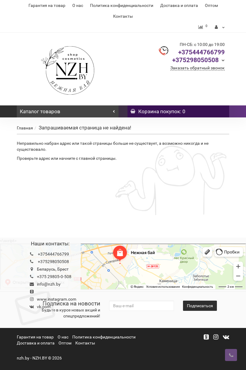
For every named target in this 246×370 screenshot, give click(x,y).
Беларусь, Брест (53, 269)
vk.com (43, 306)
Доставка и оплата (179, 5)
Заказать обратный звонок (197, 67)
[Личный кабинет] (219, 27)
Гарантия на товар (46, 5)
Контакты (123, 16)
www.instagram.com (56, 299)
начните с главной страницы (87, 158)
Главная (25, 128)
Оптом (211, 5)
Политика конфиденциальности (121, 5)
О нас (77, 5)
